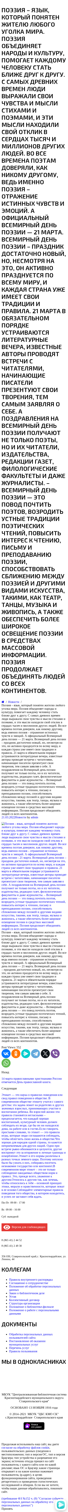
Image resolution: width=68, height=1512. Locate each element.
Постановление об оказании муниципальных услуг (27, 1342)
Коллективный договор (24, 1300)
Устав (12, 1296)
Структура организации (24, 1303)
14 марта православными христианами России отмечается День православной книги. (32, 1080)
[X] (45, 1053)
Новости (20, 817)
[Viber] (55, 1053)
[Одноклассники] (15, 1053)
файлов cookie (40, 1447)
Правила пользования (23, 1351)
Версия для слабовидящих (28, 1227)
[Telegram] (35, 1053)
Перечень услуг (19, 1347)
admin (34, 817)
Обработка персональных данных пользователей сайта (31, 1336)
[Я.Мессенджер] (25, 1053)
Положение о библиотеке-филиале (31, 1306)
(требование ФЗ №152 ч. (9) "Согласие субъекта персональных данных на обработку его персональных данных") (32, 1502)
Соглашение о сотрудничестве (28, 1283)
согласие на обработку (16, 1447)
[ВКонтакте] (6, 1053)
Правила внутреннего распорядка (31, 1279)
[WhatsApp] (6, 1063)
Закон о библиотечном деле (27, 1293)
